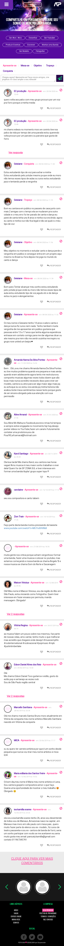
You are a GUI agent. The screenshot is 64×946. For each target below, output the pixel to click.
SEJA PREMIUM (48, 910)
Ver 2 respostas (15, 614)
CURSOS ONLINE (16, 916)
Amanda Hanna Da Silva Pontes (29, 360)
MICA (16, 740)
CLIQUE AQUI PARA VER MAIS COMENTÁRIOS (32, 861)
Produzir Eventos (13, 45)
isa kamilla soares (22, 809)
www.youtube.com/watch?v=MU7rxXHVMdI (25, 528)
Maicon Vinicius (21, 582)
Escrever (31, 45)
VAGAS (16, 913)
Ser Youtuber (49, 38)
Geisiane (18, 164)
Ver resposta (16, 152)
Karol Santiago (21, 453)
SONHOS (16, 922)
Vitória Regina (21, 625)
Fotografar (40, 51)
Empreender (42, 942)
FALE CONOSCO (48, 919)
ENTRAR (32, 4)
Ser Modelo (24, 51)
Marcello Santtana (23, 707)
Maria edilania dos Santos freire (29, 773)
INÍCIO (16, 910)
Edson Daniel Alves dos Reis (27, 664)
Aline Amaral (20, 414)
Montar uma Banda (50, 45)
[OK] (59, 78)
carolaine (18, 489)
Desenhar (33, 38)
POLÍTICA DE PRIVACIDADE (48, 913)
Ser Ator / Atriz (15, 38)
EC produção (20, 91)
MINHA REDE (16, 919)
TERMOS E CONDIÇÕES (48, 916)
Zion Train (19, 516)
